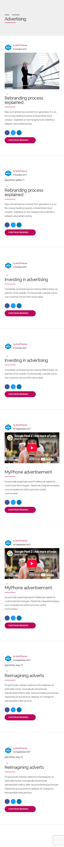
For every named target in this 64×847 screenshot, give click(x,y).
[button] (18, 71)
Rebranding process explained (24, 100)
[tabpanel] (32, 71)
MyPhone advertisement (28, 472)
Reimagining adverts (24, 675)
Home (7, 15)
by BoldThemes (20, 45)
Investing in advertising (26, 279)
